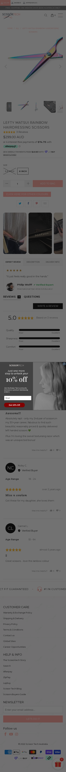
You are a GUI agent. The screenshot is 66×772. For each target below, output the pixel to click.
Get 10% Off (14, 405)
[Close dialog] (64, 364)
